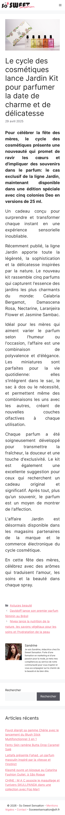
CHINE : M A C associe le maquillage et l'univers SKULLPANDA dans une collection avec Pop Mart (32, 785)
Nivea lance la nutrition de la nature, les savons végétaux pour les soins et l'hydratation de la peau (30, 627)
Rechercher (13, 690)
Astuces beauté (21, 605)
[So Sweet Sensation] (18, 5)
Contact (21, 809)
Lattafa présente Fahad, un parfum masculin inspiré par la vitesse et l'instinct (29, 760)
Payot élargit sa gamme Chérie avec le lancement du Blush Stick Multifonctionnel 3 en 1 (32, 734)
